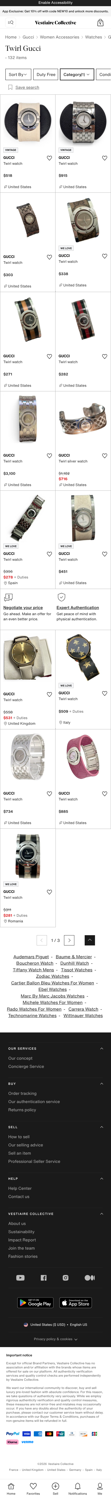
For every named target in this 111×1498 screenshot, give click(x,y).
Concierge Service (26, 1066)
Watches (93, 37)
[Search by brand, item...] (10, 22)
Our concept (20, 1058)
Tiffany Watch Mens (33, 970)
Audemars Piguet (31, 957)
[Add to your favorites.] (49, 158)
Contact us (18, 1196)
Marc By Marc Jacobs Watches (52, 996)
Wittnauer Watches (83, 1015)
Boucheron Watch (34, 963)
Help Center (19, 1188)
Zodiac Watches (52, 976)
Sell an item (19, 1153)
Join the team (21, 1248)
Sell (13, 1127)
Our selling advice (25, 1145)
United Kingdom (33, 1470)
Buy (12, 1084)
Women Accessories (59, 37)
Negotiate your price (23, 607)
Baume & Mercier (74, 957)
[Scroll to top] (90, 940)
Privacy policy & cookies (53, 1339)
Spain (89, 1470)
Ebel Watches (52, 989)
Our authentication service (34, 1101)
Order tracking (22, 1093)
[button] (100, 22)
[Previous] (42, 940)
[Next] (69, 940)
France (13, 1470)
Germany (75, 1470)
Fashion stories (23, 1256)
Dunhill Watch (74, 963)
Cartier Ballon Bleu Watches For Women (52, 983)
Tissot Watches (76, 970)
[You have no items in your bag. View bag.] (100, 22)
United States (56, 1470)
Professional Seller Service (34, 1161)
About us (17, 1223)
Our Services (22, 1049)
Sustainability (21, 1232)
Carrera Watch (83, 1009)
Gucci (28, 37)
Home (11, 37)
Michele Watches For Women (53, 1002)
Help (13, 1179)
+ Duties (21, 577)
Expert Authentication (78, 607)
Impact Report (22, 1240)
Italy (99, 1470)
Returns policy (22, 1110)
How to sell (19, 1137)
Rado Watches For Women (34, 1009)
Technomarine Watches (32, 1015)
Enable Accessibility (55, 2)
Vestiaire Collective (31, 1214)
